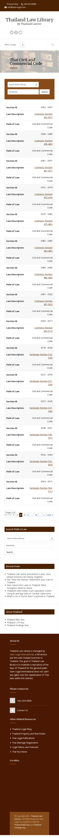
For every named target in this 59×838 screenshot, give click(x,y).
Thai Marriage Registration (25, 742)
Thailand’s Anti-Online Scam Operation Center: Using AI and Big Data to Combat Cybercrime (29, 592)
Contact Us (22, 710)
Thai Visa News (19, 751)
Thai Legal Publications (23, 738)
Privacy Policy (12, 4)
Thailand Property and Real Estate (28, 733)
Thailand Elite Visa (15, 619)
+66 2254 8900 (24, 700)
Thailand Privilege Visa (17, 625)
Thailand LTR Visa (15, 622)
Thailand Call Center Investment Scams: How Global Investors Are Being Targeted (29, 575)
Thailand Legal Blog (21, 729)
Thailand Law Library (30, 20)
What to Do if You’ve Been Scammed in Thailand (30, 596)
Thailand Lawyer (31, 23)
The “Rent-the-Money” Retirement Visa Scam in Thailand (30, 581)
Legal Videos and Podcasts (25, 747)
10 (36, 514)
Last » (50, 514)
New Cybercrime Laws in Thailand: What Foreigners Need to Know (26, 586)
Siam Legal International (22, 654)
